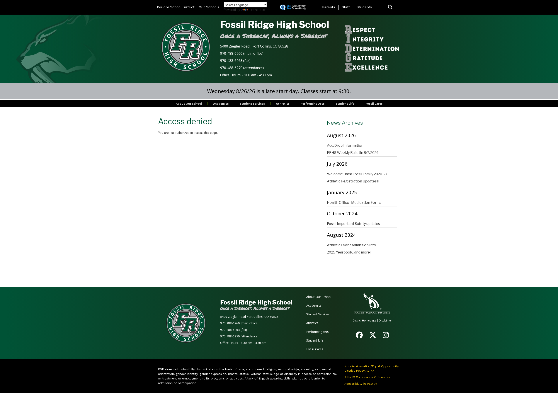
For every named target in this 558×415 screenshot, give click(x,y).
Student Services (252, 103)
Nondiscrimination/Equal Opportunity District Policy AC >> (371, 368)
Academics (221, 103)
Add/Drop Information (345, 145)
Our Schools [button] (209, 7)
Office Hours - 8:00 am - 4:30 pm (246, 75)
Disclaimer (385, 320)
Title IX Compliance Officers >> (367, 377)
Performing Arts (313, 103)
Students (364, 7)
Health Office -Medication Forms (354, 203)
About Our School (189, 103)
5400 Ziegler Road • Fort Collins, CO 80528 (254, 46)
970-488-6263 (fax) (235, 60)
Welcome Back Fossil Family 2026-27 (357, 174)
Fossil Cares (374, 103)
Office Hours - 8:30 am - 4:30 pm (243, 343)
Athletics (282, 103)
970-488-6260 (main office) (241, 53)
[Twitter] (372, 336)
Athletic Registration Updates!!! (353, 181)
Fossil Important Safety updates (353, 224)
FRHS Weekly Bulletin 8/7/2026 (353, 153)
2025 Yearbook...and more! (349, 252)
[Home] (185, 47)
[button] (390, 7)
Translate (257, 10)
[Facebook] (359, 336)
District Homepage (364, 320)
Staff (346, 7)
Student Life (345, 103)
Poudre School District (175, 7)
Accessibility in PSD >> (361, 383)
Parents (328, 7)
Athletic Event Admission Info (351, 245)
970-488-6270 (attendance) (242, 67)
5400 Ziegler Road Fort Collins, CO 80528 (249, 317)
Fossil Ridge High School (274, 24)
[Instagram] (386, 336)
